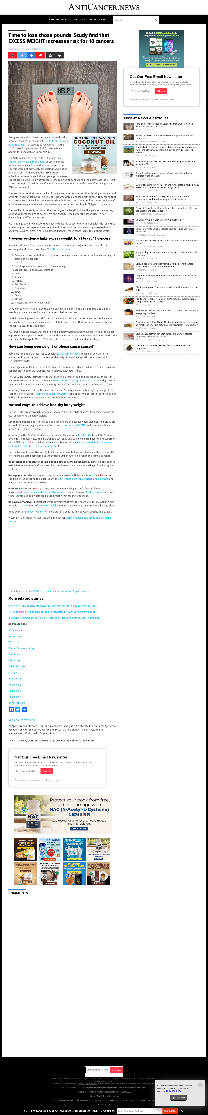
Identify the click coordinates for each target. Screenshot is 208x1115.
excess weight (65, 726)
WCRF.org (13, 642)
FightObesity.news (33, 511)
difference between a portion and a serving (84, 478)
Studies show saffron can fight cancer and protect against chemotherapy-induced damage (164, 335)
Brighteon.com (16, 703)
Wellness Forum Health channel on (61, 591)
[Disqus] (62, 935)
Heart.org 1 (14, 678)
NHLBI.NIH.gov (16, 666)
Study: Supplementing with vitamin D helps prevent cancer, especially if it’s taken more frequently (164, 265)
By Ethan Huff (151, 156)
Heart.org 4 (14, 696)
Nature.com (15, 636)
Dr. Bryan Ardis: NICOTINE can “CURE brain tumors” (160, 220)
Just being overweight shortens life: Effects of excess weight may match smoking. (54, 617)
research (60, 729)
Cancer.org (14, 660)
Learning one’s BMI (74, 425)
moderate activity (48, 505)
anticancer (78, 20)
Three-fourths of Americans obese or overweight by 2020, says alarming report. (53, 611)
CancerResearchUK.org (21, 648)
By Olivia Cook (152, 130)
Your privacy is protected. (24, 780)
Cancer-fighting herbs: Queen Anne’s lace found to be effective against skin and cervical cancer (166, 209)
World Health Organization (40, 733)
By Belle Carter (152, 223)
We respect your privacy (88, 1084)
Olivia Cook (32, 49)
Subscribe (170, 1111)
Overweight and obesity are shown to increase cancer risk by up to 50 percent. (52, 605)
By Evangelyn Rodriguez (156, 141)
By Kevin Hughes (152, 328)
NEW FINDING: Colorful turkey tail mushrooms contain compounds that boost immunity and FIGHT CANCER (162, 198)
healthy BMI (85, 435)
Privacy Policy (104, 1104)
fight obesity (81, 726)
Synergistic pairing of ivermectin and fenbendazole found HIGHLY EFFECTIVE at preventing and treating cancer (167, 186)
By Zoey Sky (151, 179)
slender (76, 729)
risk (69, 729)
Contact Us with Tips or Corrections (104, 1096)
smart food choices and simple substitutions (40, 492)
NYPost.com (15, 630)
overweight (47, 729)
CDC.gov (12, 672)
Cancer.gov (14, 654)
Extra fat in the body (68, 353)
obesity (36, 729)
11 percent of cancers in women (51, 393)
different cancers (60, 249)
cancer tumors (47, 726)
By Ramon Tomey (153, 340)
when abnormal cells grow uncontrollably (76, 380)
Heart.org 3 (14, 690)
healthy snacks (94, 492)
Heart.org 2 (14, 684)
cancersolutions (58, 20)
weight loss (88, 729)
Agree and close (178, 1097)
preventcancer (97, 20)
